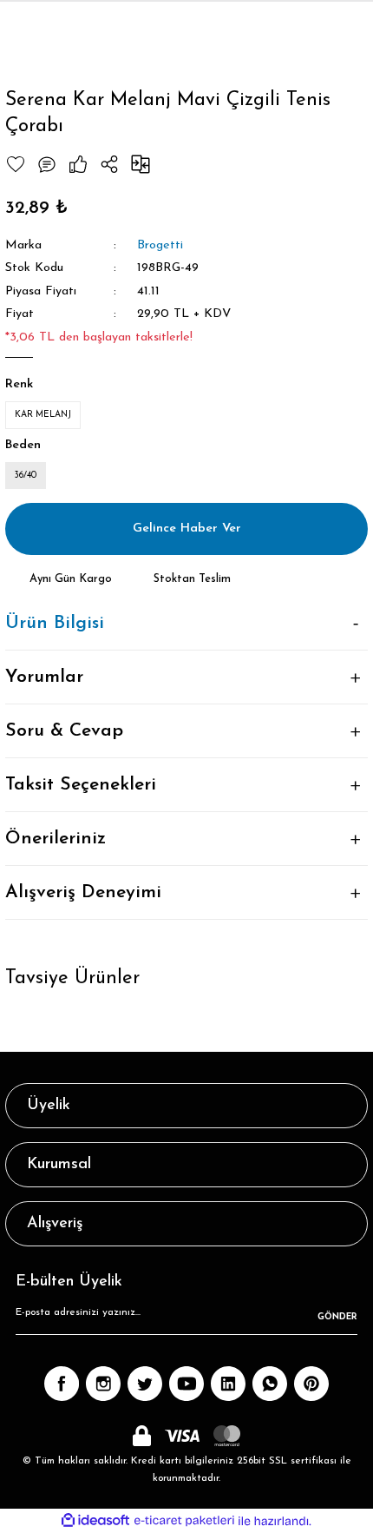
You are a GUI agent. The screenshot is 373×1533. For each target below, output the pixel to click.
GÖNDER (337, 1317)
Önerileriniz (55, 838)
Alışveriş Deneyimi (83, 892)
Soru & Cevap (64, 731)
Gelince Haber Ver (187, 528)
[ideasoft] (95, 1521)
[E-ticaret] (184, 1521)
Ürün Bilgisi (54, 623)
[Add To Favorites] (15, 164)
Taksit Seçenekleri (80, 785)
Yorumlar (44, 677)
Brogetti (160, 245)
